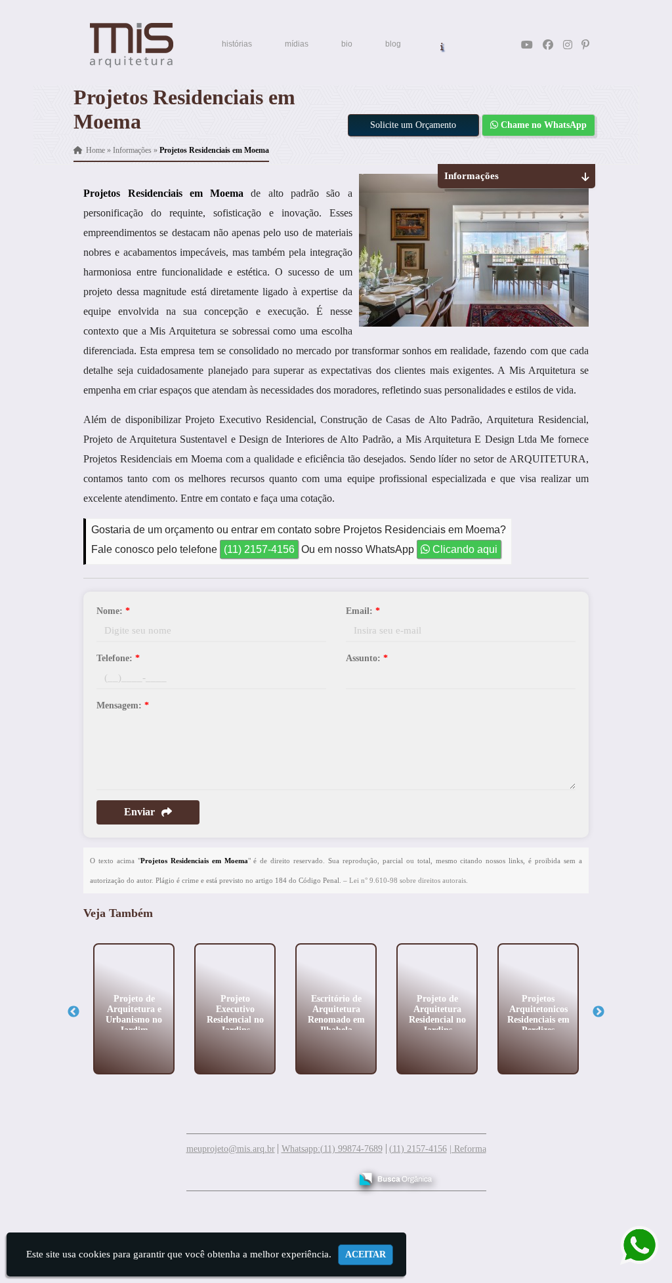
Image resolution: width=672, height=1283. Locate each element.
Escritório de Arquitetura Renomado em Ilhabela (336, 1013)
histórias (237, 44)
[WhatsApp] (630, 1245)
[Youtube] (527, 45)
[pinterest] (585, 45)
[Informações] (442, 45)
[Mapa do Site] (210, 1172)
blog (393, 44)
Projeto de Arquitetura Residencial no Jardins (437, 1013)
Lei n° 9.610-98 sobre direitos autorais (407, 880)
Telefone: (118, 658)
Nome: (113, 611)
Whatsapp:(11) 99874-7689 (332, 1149)
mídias (296, 44)
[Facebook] (548, 45)
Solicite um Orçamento (413, 125)
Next (598, 1012)
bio (346, 44)
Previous (73, 1012)
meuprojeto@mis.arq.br (230, 1149)
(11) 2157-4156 (259, 549)
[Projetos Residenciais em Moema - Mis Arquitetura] (132, 45)
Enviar (139, 811)
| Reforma (468, 1149)
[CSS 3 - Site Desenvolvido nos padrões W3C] (290, 1174)
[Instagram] (567, 45)
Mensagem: (122, 705)
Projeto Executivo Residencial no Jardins (235, 1013)
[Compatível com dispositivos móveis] (335, 1174)
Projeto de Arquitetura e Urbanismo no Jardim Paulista (134, 1019)
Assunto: (367, 658)
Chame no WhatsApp (542, 125)
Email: (363, 611)
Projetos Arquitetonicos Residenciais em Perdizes (538, 1013)
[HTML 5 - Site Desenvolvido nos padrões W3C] (244, 1174)
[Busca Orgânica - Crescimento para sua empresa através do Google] (395, 1177)
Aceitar (365, 1254)
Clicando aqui (463, 549)
